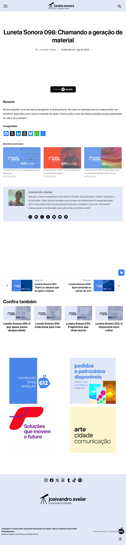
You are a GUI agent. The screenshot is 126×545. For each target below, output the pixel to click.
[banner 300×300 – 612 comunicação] (32, 380)
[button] (120, 6)
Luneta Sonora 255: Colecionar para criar (48, 325)
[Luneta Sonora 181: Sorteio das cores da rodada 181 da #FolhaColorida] (103, 157)
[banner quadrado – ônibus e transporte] (32, 429)
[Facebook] (36, 217)
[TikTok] (66, 217)
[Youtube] (60, 217)
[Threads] (48, 217)
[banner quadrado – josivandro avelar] (93, 429)
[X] (42, 217)
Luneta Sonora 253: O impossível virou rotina (109, 327)
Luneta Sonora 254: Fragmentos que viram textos (78, 327)
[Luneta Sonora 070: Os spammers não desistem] (22, 157)
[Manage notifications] (120, 539)
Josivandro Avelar (47, 49)
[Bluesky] (54, 217)
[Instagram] (30, 217)
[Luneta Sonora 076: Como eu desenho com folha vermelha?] (62, 157)
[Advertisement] (63, 62)
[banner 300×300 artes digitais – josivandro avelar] (93, 380)
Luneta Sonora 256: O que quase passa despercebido (17, 327)
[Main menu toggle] (6, 6)
